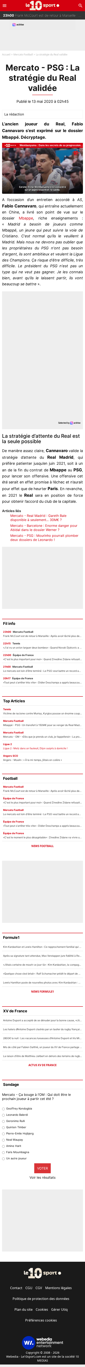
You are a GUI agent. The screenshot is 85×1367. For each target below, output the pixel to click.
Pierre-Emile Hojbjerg (20, 1133)
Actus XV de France (42, 1065)
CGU (28, 1288)
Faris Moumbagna (17, 1152)
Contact (16, 1288)
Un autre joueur (16, 1158)
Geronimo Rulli (15, 1121)
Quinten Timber (16, 1127)
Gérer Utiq (59, 1309)
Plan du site (23, 1309)
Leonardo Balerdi (17, 1114)
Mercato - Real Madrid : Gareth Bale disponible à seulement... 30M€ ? (38, 518)
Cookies (42, 1309)
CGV (38, 1288)
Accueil (6, 54)
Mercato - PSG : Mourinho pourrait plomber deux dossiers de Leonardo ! (44, 537)
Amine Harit (13, 1146)
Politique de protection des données (41, 1298)
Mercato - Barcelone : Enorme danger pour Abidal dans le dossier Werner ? (43, 528)
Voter (42, 1168)
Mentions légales (58, 1288)
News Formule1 (42, 991)
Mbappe (24, 218)
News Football (42, 846)
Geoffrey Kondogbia (19, 1108)
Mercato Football (23, 54)
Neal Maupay (14, 1139)
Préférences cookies (41, 1320)
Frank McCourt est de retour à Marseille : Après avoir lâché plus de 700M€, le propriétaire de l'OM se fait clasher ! (44, 15)
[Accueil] (42, 5)
